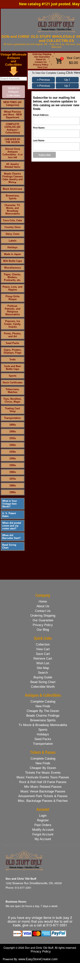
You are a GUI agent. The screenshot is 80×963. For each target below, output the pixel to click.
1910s (12, 438)
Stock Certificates (12, 382)
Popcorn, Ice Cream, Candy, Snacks (12, 324)
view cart (43, 649)
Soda (12, 359)
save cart (43, 654)
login (43, 815)
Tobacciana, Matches (12, 390)
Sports (12, 375)
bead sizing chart (42, 682)
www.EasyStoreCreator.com (37, 959)
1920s (12, 445)
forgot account (42, 834)
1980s (12, 485)
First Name (39, 127)
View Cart (42, 67)
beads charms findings (43, 715)
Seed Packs (12, 343)
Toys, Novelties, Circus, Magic (12, 400)
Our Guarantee (42, 57)
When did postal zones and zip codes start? (11, 525)
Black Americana (12, 188)
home (43, 601)
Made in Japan (12, 254)
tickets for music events (43, 772)
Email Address (41, 115)
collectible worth (43, 686)
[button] (43, 80)
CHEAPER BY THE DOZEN (12, 141)
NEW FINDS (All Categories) (12, 103)
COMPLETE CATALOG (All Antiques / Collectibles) (12, 128)
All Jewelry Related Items (12, 165)
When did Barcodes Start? (11, 536)
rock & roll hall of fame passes (42, 782)
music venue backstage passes (42, 791)
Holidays (12, 247)
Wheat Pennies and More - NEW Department (12, 114)
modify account (43, 829)
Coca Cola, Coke (12, 220)
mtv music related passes (43, 786)
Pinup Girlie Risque (13, 298)
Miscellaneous (12, 267)
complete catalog (43, 701)
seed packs (42, 739)
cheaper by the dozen (43, 711)
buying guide (42, 677)
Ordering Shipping (41, 54)
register (43, 820)
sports (42, 729)
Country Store (12, 227)
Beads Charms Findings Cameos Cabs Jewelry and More (12, 178)
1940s (12, 458)
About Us (41, 59)
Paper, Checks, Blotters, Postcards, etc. (12, 277)
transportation (43, 744)
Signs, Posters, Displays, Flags (12, 351)
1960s (12, 472)
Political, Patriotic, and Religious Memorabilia (12, 310)
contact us (43, 611)
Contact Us (41, 62)
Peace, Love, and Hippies (12, 288)
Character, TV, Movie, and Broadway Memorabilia (12, 209)
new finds (43, 706)
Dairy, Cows (12, 233)
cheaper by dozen (43, 768)
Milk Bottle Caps (12, 261)
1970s (12, 478)
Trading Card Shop (12, 410)
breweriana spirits (43, 720)
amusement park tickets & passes (43, 796)
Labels (12, 240)
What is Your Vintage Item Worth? (9, 504)
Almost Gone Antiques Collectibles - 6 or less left (12, 153)
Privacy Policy (40, 64)
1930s (12, 451)
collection (43, 644)
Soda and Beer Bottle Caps (12, 367)
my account (43, 839)
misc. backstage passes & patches (43, 801)
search (43, 672)
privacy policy (43, 625)
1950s (12, 465)
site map (43, 668)
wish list (42, 663)
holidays (43, 734)
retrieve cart (42, 658)
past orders (42, 825)
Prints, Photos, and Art (12, 335)
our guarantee (43, 620)
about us (42, 606)
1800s (12, 424)
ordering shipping (42, 615)
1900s (12, 431)
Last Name (38, 140)
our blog (43, 629)
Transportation (12, 418)
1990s (12, 492)
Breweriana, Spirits (12, 197)
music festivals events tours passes (43, 777)
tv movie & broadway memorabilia (43, 725)
